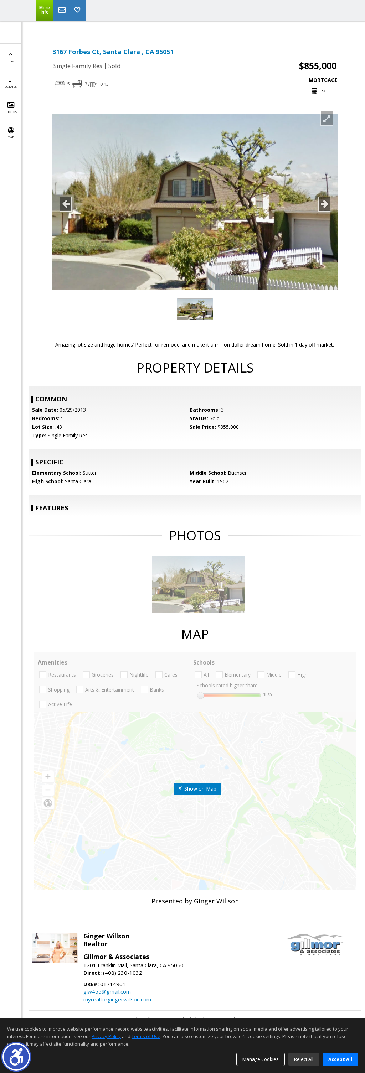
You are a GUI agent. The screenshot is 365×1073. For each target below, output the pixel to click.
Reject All (303, 1059)
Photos (11, 112)
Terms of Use (146, 1036)
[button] (16, 1057)
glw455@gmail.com (107, 991)
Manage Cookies (260, 1059)
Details (11, 86)
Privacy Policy (106, 1036)
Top (11, 61)
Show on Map (199, 788)
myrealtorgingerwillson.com (117, 999)
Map (10, 137)
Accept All (340, 1059)
